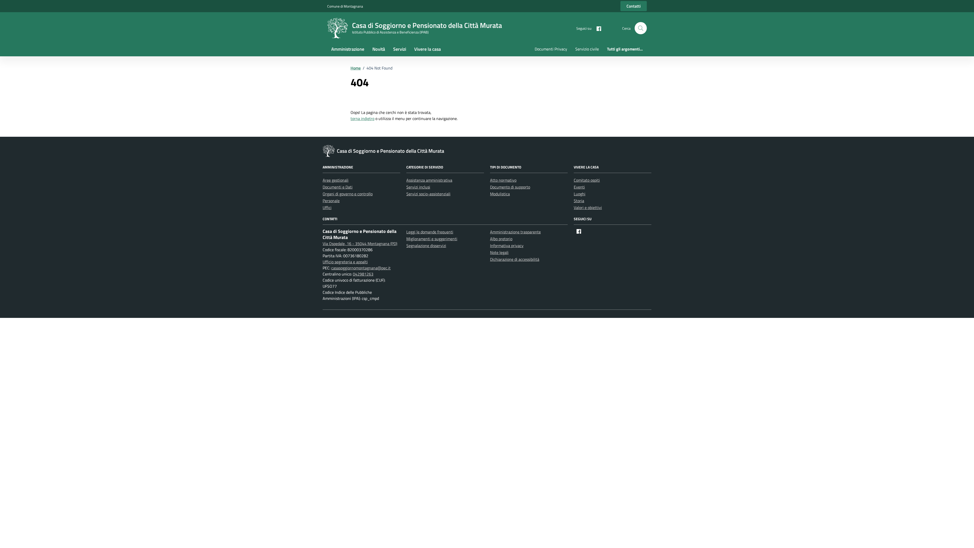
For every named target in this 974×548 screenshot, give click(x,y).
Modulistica (500, 194)
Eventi (579, 187)
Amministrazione (347, 49)
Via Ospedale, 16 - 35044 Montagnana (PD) (360, 244)
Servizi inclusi (418, 187)
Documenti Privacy (551, 49)
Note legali (499, 252)
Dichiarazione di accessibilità (514, 259)
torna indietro (362, 118)
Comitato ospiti (587, 180)
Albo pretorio (501, 239)
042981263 (363, 274)
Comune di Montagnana (345, 6)
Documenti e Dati (338, 187)
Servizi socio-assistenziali (428, 194)
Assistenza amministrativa (429, 180)
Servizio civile (587, 49)
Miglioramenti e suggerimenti (431, 239)
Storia (579, 201)
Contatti (634, 6)
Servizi (399, 49)
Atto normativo (503, 180)
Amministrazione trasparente (515, 232)
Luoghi (579, 194)
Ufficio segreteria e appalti (345, 262)
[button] (641, 28)
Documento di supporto (510, 187)
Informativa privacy (507, 246)
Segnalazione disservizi (426, 246)
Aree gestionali (336, 180)
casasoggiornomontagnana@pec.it (361, 268)
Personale (331, 201)
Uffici (327, 207)
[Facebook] (597, 28)
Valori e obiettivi (588, 207)
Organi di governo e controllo (348, 194)
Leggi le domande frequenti (429, 232)
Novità (378, 49)
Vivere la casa (427, 49)
